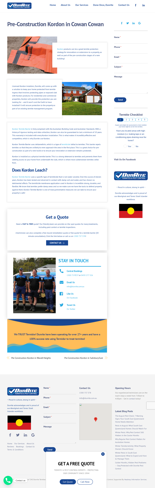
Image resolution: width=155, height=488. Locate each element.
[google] (139, 23)
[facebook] (121, 23)
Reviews (10, 446)
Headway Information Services (135, 479)
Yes (129, 146)
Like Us (70, 293)
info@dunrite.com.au (75, 286)
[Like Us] (61, 294)
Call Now (85, 481)
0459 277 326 (87, 275)
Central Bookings (74, 270)
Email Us (71, 282)
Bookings (20, 446)
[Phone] (8, 480)
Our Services (81, 5)
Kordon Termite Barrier (21, 129)
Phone (117, 47)
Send (120, 99)
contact (132, 398)
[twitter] (127, 23)
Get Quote (68, 481)
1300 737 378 (79, 236)
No (137, 146)
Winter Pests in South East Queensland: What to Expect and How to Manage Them (131, 455)
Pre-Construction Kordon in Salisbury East (83, 357)
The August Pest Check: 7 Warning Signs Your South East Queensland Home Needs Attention (129, 419)
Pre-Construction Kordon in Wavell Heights (31, 357)
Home (53, 5)
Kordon (60, 49)
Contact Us (123, 5)
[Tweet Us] (61, 305)
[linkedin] (133, 23)
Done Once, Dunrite (103, 5)
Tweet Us (71, 304)
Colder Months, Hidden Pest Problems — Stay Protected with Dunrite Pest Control (130, 465)
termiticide (66, 144)
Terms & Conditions (15, 449)
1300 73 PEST (72, 275)
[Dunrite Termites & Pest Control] (19, 7)
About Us (65, 5)
